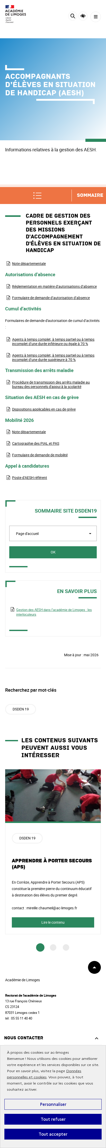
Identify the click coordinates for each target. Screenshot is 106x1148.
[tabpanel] (53, 851)
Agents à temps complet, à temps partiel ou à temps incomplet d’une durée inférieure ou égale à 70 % (53, 341)
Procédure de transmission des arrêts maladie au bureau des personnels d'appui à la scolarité (51, 384)
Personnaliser (53, 1104)
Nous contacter (23, 1038)
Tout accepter (53, 1134)
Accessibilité (82, 16)
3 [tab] (66, 947)
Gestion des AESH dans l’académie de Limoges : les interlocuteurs (54, 612)
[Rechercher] (72, 17)
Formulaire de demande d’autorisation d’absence (51, 297)
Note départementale (29, 263)
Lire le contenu (53, 922)
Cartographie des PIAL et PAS (35, 443)
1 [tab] (40, 947)
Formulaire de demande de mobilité (40, 454)
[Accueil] (19, 14)
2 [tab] (53, 947)
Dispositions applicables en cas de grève (44, 409)
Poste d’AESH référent (29, 477)
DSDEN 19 (21, 709)
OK (53, 552)
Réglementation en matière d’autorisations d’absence (54, 286)
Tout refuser (53, 1119)
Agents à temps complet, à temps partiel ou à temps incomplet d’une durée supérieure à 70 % (53, 357)
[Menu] (95, 17)
